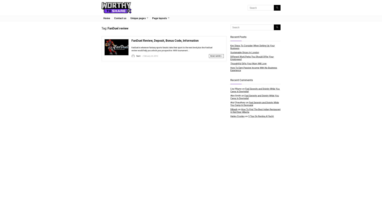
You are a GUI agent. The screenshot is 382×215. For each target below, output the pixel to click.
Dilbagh (233, 109)
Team (137, 56)
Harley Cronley (237, 116)
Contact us (120, 18)
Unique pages (138, 18)
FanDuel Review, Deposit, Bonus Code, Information (165, 40)
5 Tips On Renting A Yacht (261, 116)
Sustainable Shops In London (244, 52)
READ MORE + (216, 56)
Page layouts (159, 18)
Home (106, 18)
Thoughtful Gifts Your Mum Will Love (248, 63)
